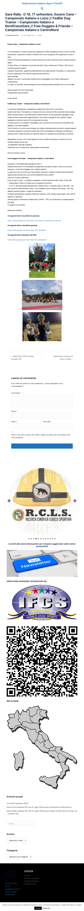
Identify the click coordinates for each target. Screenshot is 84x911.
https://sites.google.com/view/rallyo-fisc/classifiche (27, 230)
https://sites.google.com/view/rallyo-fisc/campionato (27, 240)
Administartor (13, 35)
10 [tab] (50, 538)
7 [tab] (43, 538)
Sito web (47, 422)
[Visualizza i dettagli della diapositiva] (42, 501)
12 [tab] (55, 538)
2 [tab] (31, 538)
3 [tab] (33, 538)
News (40, 35)
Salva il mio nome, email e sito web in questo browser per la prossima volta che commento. (40, 436)
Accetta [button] (38, 908)
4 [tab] (36, 538)
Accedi (27, 876)
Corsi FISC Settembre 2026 (17, 803)
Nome (14, 411)
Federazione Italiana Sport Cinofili (42, 3)
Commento (16, 393)
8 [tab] (45, 538)
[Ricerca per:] (22, 823)
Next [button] (74, 500)
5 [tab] (38, 538)
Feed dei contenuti (31, 878)
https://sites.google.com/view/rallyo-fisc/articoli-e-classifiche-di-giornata (34, 221)
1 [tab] (29, 538)
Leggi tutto (46, 908)
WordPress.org (30, 884)
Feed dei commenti (31, 881)
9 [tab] (47, 538)
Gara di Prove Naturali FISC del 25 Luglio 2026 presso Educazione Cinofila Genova (39, 807)
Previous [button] (9, 500)
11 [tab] (52, 538)
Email (14, 422)
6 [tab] (40, 538)
